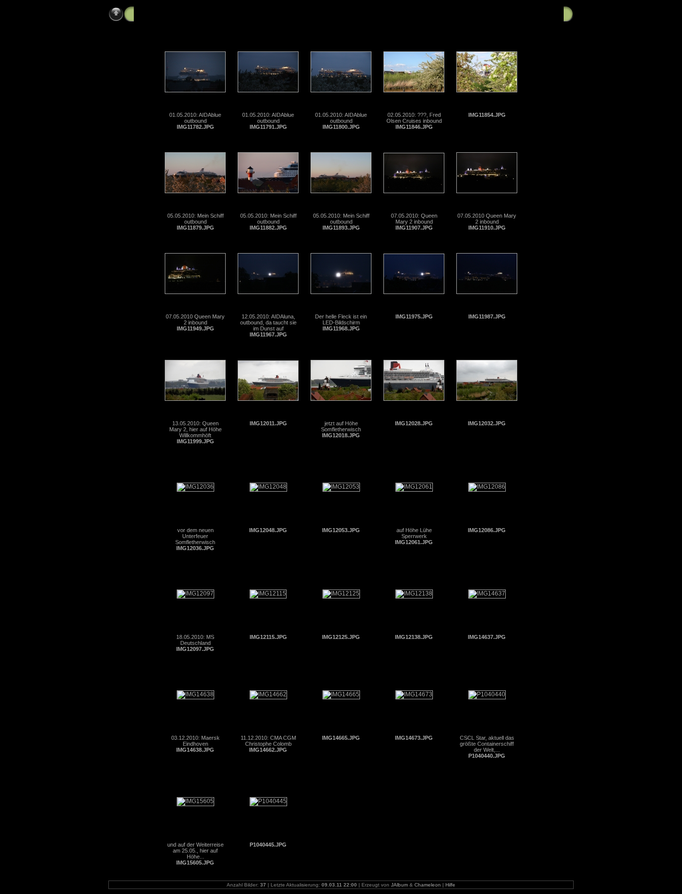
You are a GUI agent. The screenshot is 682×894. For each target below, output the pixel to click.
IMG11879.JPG (195, 228)
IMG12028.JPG (414, 423)
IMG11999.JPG (195, 441)
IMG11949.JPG (195, 328)
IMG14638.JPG (195, 750)
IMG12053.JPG (341, 530)
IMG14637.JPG (487, 637)
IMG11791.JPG (268, 127)
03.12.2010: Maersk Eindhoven (195, 741)
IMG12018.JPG (341, 435)
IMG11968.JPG (341, 328)
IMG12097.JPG (195, 649)
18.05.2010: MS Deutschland (195, 640)
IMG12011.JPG (268, 423)
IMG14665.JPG (341, 738)
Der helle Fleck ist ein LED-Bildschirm (341, 319)
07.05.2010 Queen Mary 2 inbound (486, 219)
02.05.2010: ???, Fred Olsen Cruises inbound (414, 118)
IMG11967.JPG (268, 334)
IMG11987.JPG (487, 316)
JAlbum (399, 885)
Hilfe (450, 885)
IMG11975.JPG (414, 316)
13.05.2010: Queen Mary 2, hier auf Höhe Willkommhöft (195, 429)
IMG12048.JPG (268, 530)
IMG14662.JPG (268, 750)
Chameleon (427, 885)
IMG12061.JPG (414, 542)
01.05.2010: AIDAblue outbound (195, 118)
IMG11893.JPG (341, 228)
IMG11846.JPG (414, 127)
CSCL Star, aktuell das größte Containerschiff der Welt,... (487, 744)
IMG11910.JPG (487, 228)
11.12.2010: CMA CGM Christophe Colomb (268, 741)
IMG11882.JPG (268, 228)
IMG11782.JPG (195, 127)
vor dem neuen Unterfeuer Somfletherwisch (195, 536)
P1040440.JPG (486, 756)
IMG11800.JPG (341, 127)
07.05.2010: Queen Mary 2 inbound (414, 219)
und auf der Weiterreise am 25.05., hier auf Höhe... (195, 851)
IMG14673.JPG (414, 738)
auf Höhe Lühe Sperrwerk (414, 533)
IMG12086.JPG (487, 530)
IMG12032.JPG (487, 423)
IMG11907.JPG (414, 228)
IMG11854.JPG (487, 115)
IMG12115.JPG (268, 637)
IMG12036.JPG (195, 548)
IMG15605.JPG (195, 863)
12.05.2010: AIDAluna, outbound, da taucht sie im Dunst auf (268, 322)
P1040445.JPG (268, 845)
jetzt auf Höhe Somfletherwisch (341, 426)
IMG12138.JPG (414, 637)
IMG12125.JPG (341, 637)
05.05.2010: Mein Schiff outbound (195, 219)
